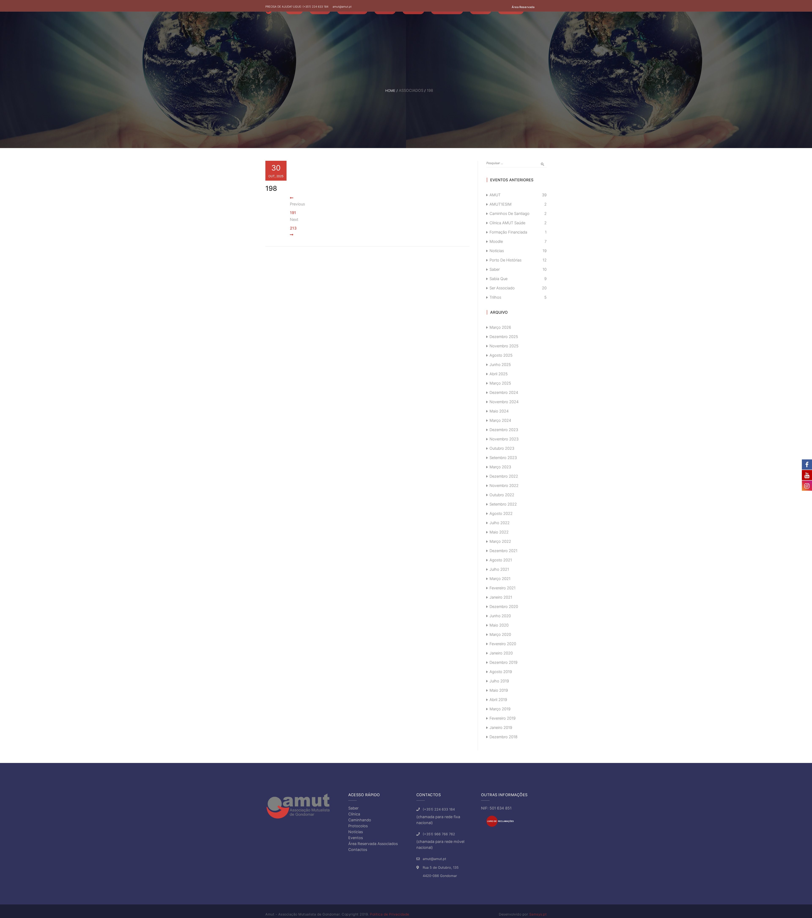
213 (293, 228)
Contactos (357, 849)
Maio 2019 (499, 690)
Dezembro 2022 (504, 476)
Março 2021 (500, 578)
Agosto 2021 (501, 560)
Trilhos (495, 297)
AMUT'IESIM (501, 204)
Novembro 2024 (504, 402)
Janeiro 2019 (501, 727)
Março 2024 (500, 420)
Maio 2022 (499, 532)
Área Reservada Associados (373, 843)
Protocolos (358, 826)
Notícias (497, 251)
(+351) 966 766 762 (439, 834)
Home (390, 90)
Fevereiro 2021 (503, 588)
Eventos (355, 838)
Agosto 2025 (501, 355)
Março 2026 (500, 327)
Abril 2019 (498, 699)
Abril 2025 (499, 374)
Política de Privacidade (389, 914)
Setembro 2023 (503, 457)
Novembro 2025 (504, 346)
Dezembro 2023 (504, 429)
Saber (495, 269)
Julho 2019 (499, 681)
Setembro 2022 (503, 504)
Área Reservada (523, 7)
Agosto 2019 (501, 671)
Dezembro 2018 (503, 737)
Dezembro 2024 (504, 392)
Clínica (354, 814)
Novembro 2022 (504, 485)
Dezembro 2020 (504, 606)
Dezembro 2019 (503, 662)
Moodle (496, 241)
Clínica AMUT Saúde (507, 223)
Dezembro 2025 (504, 336)
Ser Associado (502, 288)
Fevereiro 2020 (503, 644)
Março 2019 (500, 709)
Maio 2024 (499, 411)
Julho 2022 (500, 523)
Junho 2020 (500, 616)
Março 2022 (500, 541)
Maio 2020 (499, 625)
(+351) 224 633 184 (315, 6)
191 (293, 212)
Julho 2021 (499, 569)
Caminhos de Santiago (509, 213)
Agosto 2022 (501, 513)
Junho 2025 (500, 364)
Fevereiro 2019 (503, 718)
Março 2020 (500, 634)
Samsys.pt (538, 914)
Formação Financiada (508, 232)
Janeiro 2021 (501, 597)
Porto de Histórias (505, 260)
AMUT (495, 195)
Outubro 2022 (502, 495)
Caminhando (359, 820)
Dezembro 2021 (503, 550)
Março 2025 (500, 383)
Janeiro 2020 (501, 653)
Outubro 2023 (502, 448)
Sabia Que (499, 278)
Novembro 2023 (504, 439)
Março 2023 (500, 467)
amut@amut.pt (342, 6)
